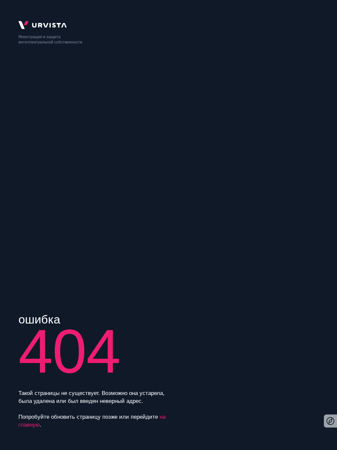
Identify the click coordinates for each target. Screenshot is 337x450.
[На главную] (168, 25)
